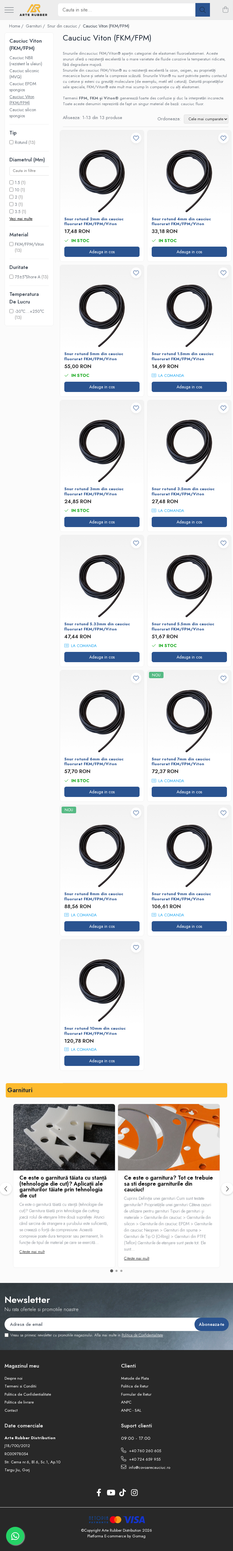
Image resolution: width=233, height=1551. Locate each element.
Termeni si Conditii (20, 1386)
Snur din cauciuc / (64, 26)
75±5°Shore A (27, 277)
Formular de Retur (136, 1394)
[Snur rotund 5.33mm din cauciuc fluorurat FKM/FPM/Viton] (102, 577)
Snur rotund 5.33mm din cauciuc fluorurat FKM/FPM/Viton (97, 627)
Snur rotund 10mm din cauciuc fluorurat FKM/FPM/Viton (95, 1031)
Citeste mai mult (32, 1252)
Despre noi (13, 1378)
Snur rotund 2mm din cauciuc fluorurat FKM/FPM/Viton (93, 222)
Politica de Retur (134, 1386)
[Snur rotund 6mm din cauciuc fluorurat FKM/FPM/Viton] (102, 712)
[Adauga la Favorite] (136, 138)
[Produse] (9, 10)
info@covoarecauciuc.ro (149, 1467)
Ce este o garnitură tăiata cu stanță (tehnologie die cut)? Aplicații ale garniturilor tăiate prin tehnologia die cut (62, 1187)
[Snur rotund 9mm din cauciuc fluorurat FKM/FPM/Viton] (189, 847)
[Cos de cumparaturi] (225, 10)
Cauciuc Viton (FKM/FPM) (21, 100)
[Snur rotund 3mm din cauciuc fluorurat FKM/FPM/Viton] (102, 442)
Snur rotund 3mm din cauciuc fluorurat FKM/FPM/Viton (93, 492)
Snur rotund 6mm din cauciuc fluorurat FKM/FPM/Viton (93, 762)
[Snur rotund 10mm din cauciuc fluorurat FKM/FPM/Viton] (102, 981)
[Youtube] (110, 1493)
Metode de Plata (135, 1378)
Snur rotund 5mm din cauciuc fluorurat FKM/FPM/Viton (93, 356)
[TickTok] (122, 1493)
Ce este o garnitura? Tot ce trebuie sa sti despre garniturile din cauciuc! (168, 1184)
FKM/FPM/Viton (29, 244)
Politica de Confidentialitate (142, 1335)
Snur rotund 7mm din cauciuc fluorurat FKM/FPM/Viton (181, 762)
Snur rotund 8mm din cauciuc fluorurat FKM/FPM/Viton (93, 897)
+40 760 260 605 (144, 1451)
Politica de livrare (19, 1402)
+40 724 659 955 (144, 1459)
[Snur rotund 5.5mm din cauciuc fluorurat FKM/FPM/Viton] (189, 577)
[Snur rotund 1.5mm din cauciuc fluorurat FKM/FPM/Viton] (189, 306)
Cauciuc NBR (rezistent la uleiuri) (25, 61)
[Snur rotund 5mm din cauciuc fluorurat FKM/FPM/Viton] (102, 306)
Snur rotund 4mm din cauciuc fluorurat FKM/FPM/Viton (181, 222)
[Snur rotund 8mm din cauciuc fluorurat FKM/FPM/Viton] (102, 847)
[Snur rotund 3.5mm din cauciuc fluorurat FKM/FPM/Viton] (189, 442)
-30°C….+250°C (29, 311)
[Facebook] (98, 1493)
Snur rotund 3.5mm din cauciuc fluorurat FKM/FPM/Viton (183, 492)
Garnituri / (36, 26)
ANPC (126, 1402)
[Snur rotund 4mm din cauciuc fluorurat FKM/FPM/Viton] (189, 172)
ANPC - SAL (131, 1410)
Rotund (21, 142)
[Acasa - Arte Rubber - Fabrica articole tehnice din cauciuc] (33, 10)
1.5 (17, 183)
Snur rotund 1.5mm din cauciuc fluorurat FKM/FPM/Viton (183, 356)
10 (17, 190)
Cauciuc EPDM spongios (22, 87)
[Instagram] (134, 1493)
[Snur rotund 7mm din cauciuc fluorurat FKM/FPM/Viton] (189, 712)
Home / (17, 26)
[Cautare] (202, 10)
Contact (11, 1410)
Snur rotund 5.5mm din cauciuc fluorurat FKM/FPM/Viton (183, 627)
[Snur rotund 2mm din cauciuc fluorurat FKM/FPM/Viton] (102, 172)
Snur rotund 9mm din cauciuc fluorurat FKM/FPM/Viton (181, 897)
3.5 (18, 212)
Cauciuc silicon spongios (22, 113)
